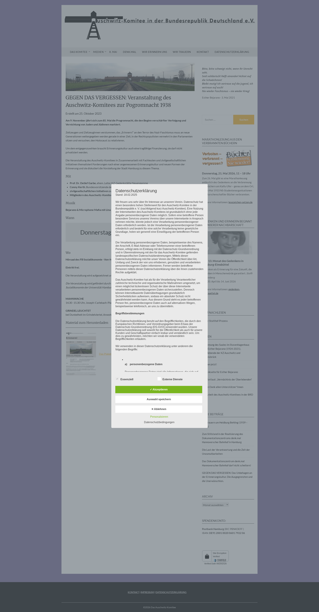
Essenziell (126, 379)
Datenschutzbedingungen (159, 422)
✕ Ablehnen (158, 409)
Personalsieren (159, 416)
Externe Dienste (172, 379)
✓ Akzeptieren (159, 389)
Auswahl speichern (159, 399)
